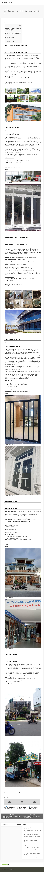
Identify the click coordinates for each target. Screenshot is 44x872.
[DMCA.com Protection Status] (5, 864)
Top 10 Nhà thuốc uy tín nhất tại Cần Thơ (33, 808)
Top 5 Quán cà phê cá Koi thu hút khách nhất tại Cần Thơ (32, 854)
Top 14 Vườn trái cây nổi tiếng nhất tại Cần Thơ (32, 834)
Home (4, 9)
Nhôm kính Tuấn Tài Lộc (10, 29)
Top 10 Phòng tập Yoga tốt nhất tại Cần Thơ (32, 857)
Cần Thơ (8, 9)
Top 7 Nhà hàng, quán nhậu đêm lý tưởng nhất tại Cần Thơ (32, 831)
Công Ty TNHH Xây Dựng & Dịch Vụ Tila (13, 26)
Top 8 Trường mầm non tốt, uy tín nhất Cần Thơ (32, 837)
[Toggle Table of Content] (20, 25)
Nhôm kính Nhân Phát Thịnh (11, 34)
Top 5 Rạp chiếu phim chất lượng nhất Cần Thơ (9, 808)
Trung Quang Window (10, 37)
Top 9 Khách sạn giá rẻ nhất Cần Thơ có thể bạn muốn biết (32, 827)
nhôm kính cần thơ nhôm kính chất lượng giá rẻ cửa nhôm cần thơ (17, 792)
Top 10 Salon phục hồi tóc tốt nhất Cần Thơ (32, 847)
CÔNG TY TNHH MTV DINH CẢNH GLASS (13, 32)
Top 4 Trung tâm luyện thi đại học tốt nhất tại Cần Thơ (32, 841)
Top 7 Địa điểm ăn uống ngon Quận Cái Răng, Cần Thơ (22, 808)
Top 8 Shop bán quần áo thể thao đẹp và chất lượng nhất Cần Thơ (32, 844)
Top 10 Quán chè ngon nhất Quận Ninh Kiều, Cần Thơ (32, 850)
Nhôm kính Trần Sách (10, 40)
